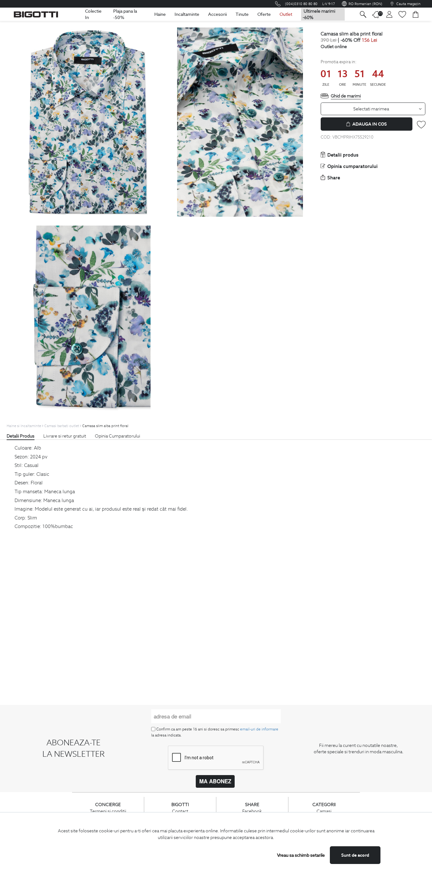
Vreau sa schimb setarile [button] (301, 855)
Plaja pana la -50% (125, 14)
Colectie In (93, 14)
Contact (180, 811)
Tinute (242, 14)
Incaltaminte (187, 14)
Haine (160, 14)
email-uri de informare (259, 729)
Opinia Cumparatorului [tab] (117, 436)
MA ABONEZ (215, 781)
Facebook (252, 811)
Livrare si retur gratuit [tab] (64, 436)
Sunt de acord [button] (355, 855)
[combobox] (373, 109)
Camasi (324, 811)
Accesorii (217, 14)
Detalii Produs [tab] (20, 436)
